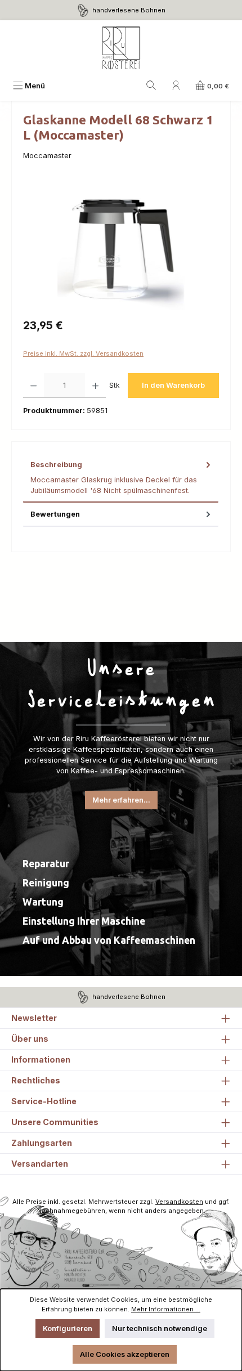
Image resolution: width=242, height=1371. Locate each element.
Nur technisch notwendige (159, 1328)
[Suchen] (151, 86)
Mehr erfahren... (121, 800)
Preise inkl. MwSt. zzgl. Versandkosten (83, 353)
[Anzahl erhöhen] (95, 385)
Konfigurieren (67, 1328)
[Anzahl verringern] (33, 385)
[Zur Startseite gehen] (121, 48)
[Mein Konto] (176, 86)
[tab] (120, 478)
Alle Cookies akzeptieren (124, 1354)
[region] (121, 246)
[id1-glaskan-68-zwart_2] (120, 246)
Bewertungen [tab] (55, 514)
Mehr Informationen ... (165, 1309)
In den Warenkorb (173, 385)
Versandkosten (179, 1202)
